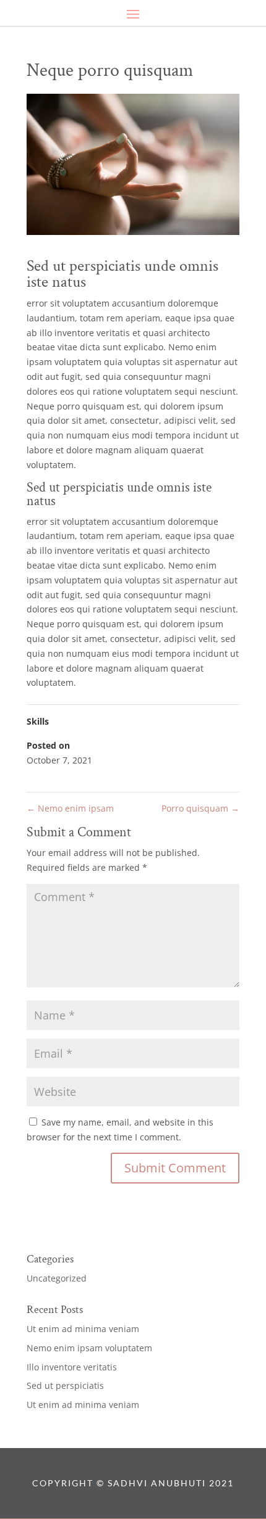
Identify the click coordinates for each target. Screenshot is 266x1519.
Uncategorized (57, 1278)
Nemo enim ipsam (70, 808)
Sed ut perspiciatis (65, 1385)
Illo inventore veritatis (72, 1367)
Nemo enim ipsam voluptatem (89, 1348)
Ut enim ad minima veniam (83, 1329)
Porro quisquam (200, 808)
